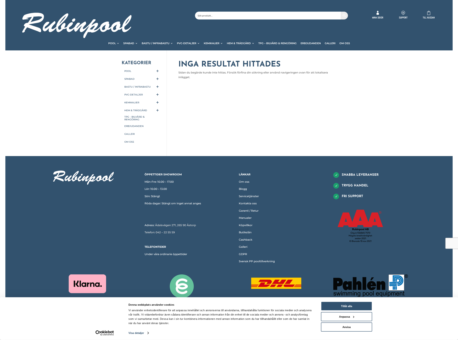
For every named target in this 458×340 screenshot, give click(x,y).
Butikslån (245, 232)
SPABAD (128, 43)
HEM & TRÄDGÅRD (239, 43)
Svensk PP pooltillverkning (257, 261)
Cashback (245, 239)
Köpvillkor (245, 225)
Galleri (243, 246)
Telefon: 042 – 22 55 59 (160, 232)
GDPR (243, 254)
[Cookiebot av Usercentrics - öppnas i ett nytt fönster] (104, 333)
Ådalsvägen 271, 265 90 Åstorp (175, 225)
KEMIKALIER (211, 43)
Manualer (245, 218)
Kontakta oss (248, 203)
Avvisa (346, 327)
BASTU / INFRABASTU (155, 43)
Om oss (244, 181)
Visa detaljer (136, 332)
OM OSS (344, 43)
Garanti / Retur (249, 210)
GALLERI (330, 43)
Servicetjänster (249, 196)
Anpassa (344, 316)
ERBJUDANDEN (311, 43)
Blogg (243, 189)
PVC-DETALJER (186, 43)
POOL (112, 43)
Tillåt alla (346, 306)
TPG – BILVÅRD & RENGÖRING (277, 43)
